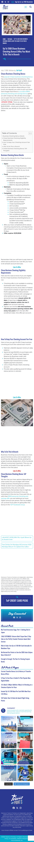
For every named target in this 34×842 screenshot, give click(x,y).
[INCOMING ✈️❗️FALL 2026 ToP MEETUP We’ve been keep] (25, 773)
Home (4, 39)
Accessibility (12, 838)
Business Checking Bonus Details (13, 136)
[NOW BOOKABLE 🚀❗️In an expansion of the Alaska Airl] (9, 740)
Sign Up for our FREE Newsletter (24, 2)
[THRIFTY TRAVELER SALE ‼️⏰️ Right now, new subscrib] (9, 724)
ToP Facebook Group (17, 505)
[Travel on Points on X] (5, 2)
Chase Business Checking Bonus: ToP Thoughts (15, 149)
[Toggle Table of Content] (29, 133)
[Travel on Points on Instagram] (8, 2)
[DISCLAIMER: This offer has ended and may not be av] (9, 757)
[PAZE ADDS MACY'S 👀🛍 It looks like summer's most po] (25, 740)
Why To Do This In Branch (11, 146)
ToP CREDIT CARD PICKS (17, 600)
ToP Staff (19, 70)
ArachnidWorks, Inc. (17, 840)
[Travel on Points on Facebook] (2, 2)
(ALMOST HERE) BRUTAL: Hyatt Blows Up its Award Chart (16, 538)
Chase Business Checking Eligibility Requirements (14, 139)
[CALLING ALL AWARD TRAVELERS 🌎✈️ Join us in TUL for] (9, 773)
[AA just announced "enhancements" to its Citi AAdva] (25, 724)
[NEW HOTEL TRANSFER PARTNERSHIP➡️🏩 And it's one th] (25, 757)
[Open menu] (25, 7)
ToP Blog (9, 39)
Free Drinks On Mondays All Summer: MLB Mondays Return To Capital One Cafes (16, 546)
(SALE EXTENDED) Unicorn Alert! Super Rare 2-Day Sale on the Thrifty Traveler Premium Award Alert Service (16, 639)
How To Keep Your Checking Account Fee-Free (16, 143)
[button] (30, 7)
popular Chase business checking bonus (18, 77)
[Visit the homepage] (17, 799)
